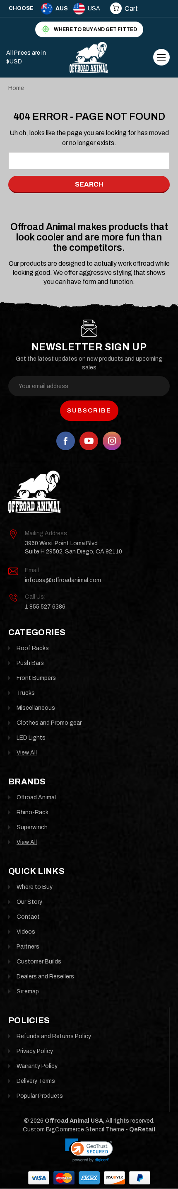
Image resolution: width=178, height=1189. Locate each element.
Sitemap (28, 991)
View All (27, 753)
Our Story (29, 902)
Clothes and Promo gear (49, 723)
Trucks (26, 693)
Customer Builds (39, 961)
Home (16, 88)
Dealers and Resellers (45, 976)
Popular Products (40, 1096)
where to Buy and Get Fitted (95, 29)
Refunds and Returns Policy (54, 1036)
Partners (28, 947)
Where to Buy (35, 887)
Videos (26, 932)
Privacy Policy (35, 1051)
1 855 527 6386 (45, 607)
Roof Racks (33, 648)
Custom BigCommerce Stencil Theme (73, 1129)
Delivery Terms (36, 1081)
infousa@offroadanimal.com (63, 580)
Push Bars (30, 663)
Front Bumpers (36, 678)
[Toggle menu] (161, 57)
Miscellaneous (36, 708)
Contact (28, 917)
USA (94, 8)
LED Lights (31, 738)
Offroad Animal (36, 797)
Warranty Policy (37, 1066)
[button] (89, 1150)
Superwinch (32, 827)
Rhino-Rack (32, 812)
